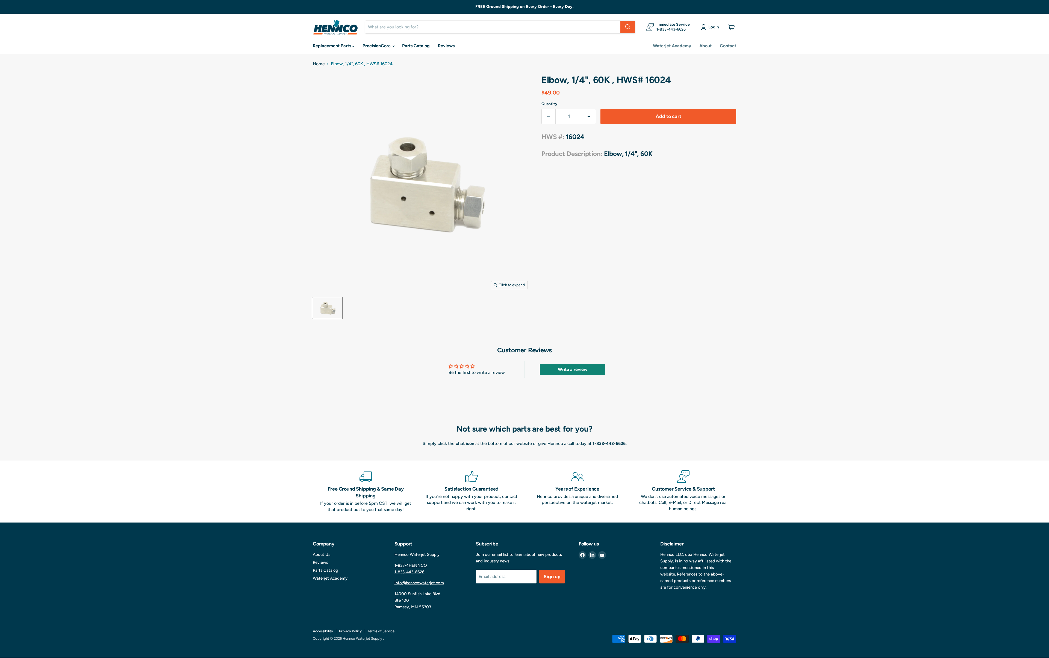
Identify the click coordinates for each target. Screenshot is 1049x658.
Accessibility (323, 631)
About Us (321, 554)
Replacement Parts (332, 45)
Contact (728, 45)
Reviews (446, 45)
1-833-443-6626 (671, 29)
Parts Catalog (416, 45)
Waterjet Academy (672, 45)
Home (319, 63)
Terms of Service (381, 631)
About (705, 45)
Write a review (572, 369)
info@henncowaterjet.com (419, 582)
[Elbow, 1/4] (327, 308)
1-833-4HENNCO (410, 565)
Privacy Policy (350, 631)
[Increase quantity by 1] (589, 116)
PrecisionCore (377, 45)
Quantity (549, 104)
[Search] (627, 27)
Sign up (552, 577)
